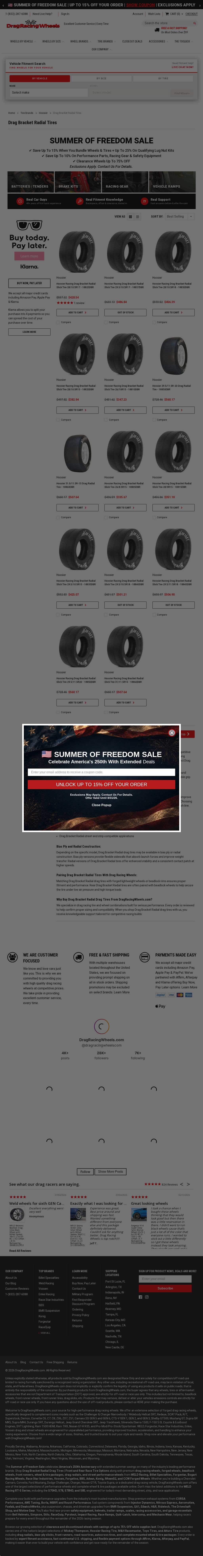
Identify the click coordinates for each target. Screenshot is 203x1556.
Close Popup (101, 805)
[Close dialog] (172, 733)
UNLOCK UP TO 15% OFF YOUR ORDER (101, 784)
